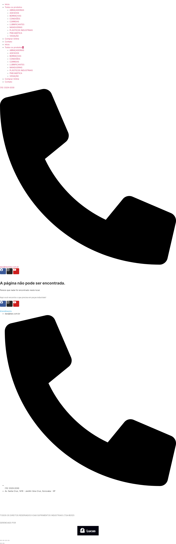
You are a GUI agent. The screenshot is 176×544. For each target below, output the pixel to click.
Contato (8, 82)
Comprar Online (12, 79)
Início (7, 44)
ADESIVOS (14, 53)
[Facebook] (3, 271)
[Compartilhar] (6, 540)
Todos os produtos (13, 47)
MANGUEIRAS (16, 67)
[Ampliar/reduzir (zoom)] (1, 540)
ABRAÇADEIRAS (17, 50)
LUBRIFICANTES (17, 64)
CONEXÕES (15, 59)
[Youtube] (16, 271)
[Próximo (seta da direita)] (3, 543)
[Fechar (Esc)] (8, 540)
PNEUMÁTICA (16, 73)
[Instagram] (10, 271)
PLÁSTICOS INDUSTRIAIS (21, 70)
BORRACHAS (15, 56)
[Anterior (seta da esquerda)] (1, 543)
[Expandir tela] (3, 540)
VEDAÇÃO (14, 76)
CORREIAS (14, 61)
